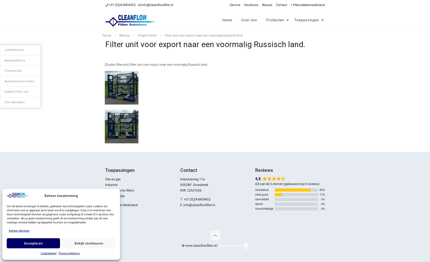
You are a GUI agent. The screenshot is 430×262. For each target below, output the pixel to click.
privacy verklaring (230, 245)
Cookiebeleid (48, 253)
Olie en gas (113, 179)
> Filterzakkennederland (308, 5)
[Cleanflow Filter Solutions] (130, 20)
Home (107, 35)
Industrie (111, 185)
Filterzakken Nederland (121, 205)
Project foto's (147, 35)
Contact (281, 5)
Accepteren (33, 243)
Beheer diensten (19, 230)
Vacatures (251, 5)
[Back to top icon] (215, 235)
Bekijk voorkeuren (89, 243)
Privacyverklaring (69, 253)
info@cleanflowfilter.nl (157, 5)
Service (235, 5)
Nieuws (267, 5)
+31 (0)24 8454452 (122, 5)
